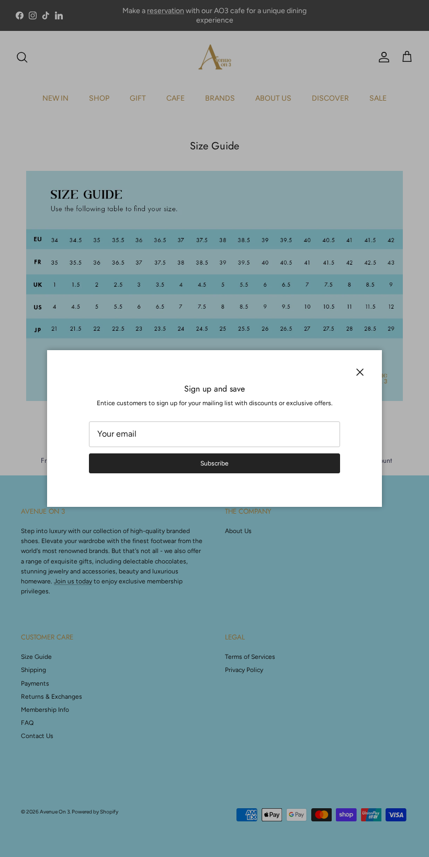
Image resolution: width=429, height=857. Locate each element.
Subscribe (214, 463)
